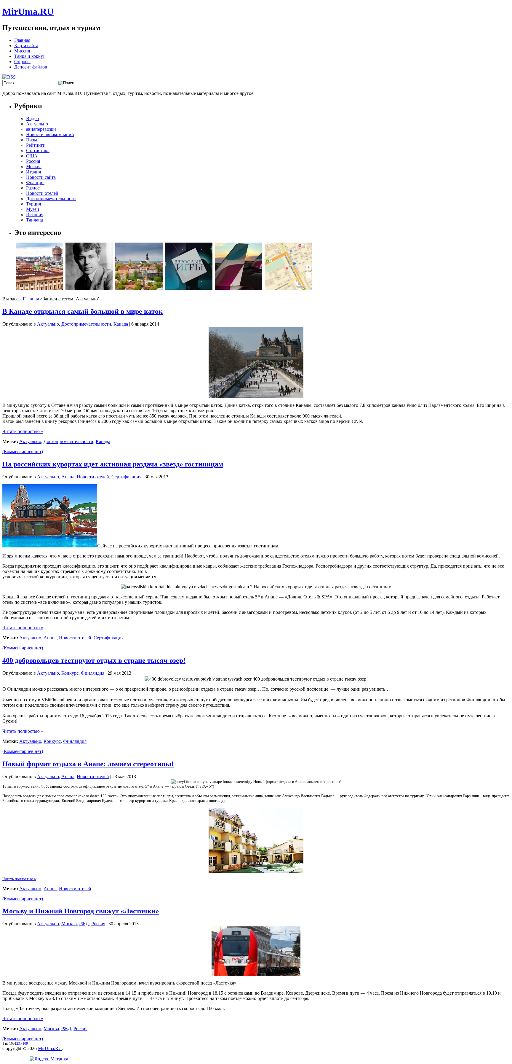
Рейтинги (36, 145)
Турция (33, 203)
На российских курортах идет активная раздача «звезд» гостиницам (112, 464)
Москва (33, 166)
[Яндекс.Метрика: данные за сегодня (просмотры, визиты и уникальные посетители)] (49, 1059)
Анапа (67, 476)
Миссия (22, 50)
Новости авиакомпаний (50, 134)
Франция (35, 182)
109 (25, 1043)
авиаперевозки (41, 129)
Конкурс (70, 673)
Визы (31, 139)
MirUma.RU (28, 11)
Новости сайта (41, 177)
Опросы (22, 61)
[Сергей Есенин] (89, 288)
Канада (120, 323)
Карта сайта (26, 45)
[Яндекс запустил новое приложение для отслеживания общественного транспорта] (288, 288)
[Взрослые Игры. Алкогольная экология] (188, 288)
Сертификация (126, 476)
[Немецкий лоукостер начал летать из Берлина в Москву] (238, 288)
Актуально (37, 123)
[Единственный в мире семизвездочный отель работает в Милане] (39, 288)
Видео (32, 118)
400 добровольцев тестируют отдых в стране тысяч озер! (93, 660)
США (32, 155)
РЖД (84, 923)
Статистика (37, 150)
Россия (33, 161)
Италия (33, 171)
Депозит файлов (30, 66)
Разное (33, 187)
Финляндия (92, 673)
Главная (22, 40)
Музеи (32, 209)
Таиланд (34, 219)
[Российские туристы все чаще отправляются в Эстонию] (139, 288)
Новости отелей (42, 193)
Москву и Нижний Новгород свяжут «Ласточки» (80, 911)
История (34, 214)
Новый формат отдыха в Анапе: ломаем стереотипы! (88, 764)
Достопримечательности (51, 198)
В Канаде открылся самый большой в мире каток (82, 311)
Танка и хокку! (29, 56)
